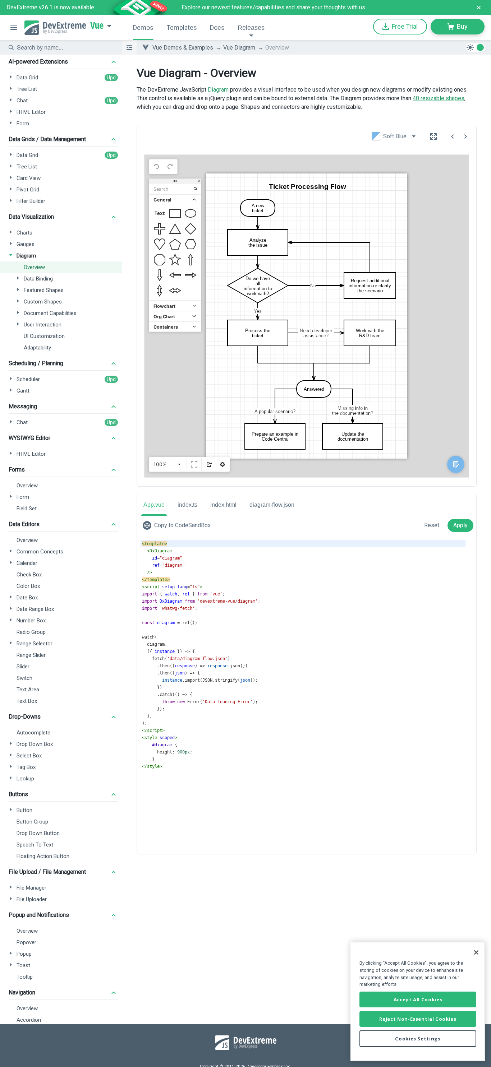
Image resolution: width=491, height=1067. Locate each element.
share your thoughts (321, 7)
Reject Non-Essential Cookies (417, 1019)
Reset (431, 525)
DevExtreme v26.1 (29, 7)
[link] (178, 525)
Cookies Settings (418, 1038)
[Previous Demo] (452, 136)
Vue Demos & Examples (182, 47)
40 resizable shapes (438, 98)
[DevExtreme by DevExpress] (55, 27)
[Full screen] (433, 136)
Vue (97, 25)
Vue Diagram (239, 47)
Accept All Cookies (418, 999)
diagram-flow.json (271, 505)
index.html (223, 505)
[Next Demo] (465, 136)
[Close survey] (479, 7)
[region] (417, 1001)
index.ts (187, 505)
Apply (460, 525)
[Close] (476, 952)
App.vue (154, 505)
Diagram (218, 89)
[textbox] (65, 47)
